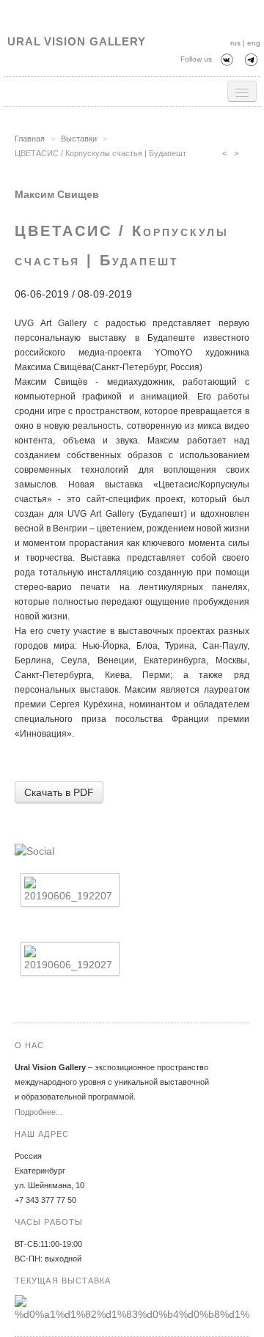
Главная (30, 138)
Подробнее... (38, 1112)
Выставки (79, 138)
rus (235, 43)
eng (253, 43)
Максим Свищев (57, 194)
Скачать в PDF (59, 792)
